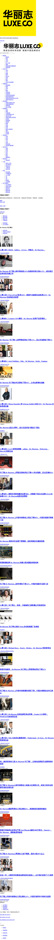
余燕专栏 (8, 169)
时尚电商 (8, 172)
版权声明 (8, 190)
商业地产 (5, 158)
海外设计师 (8, 116)
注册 (4, 202)
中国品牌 (8, 113)
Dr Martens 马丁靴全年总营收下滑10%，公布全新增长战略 (22, 383)
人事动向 (8, 167)
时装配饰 (5, 108)
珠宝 (7, 58)
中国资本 (8, 92)
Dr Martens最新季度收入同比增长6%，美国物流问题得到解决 (23, 809)
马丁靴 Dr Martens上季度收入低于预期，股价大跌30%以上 (22, 854)
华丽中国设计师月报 (11, 117)
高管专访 (8, 166)
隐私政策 (8, 192)
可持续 (7, 133)
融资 (7, 86)
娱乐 (7, 152)
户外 (7, 71)
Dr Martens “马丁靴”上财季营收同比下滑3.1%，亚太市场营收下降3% (26, 340)
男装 (7, 111)
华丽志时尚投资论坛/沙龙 (12, 98)
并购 (7, 88)
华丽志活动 (8, 186)
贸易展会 (8, 120)
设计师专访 (8, 164)
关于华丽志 (5, 183)
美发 (7, 142)
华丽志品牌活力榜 (10, 102)
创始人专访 (8, 163)
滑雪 (7, 77)
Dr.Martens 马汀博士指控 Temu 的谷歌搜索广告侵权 (19, 627)
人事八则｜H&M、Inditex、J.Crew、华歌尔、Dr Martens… (22, 250)
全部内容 (5, 230)
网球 (7, 74)
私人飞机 (8, 63)
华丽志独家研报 (10, 104)
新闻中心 (8, 189)
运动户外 (5, 68)
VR (6, 179)
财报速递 (8, 85)
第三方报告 (8, 107)
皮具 (7, 124)
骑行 (7, 79)
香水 (7, 139)
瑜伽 (7, 73)
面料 (7, 130)
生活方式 (5, 147)
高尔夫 (7, 76)
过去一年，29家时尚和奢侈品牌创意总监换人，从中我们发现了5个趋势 (26, 875)
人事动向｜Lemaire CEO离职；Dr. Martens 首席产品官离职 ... (23, 318)
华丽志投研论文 (10, 99)
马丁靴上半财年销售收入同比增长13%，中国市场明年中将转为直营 (25, 896)
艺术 (7, 151)
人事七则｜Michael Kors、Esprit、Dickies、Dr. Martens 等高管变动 (25, 648)
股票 (7, 90)
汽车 (7, 61)
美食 (7, 148)
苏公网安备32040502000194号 (7, 919)
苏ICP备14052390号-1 (5, 914)
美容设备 (8, 144)
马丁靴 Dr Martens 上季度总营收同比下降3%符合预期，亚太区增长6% (26, 472)
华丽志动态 (5, 909)
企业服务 (8, 181)
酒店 (7, 155)
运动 (7, 70)
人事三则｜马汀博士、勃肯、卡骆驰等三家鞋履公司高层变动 (23, 605)
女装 (7, 110)
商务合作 (8, 187)
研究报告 (5, 101)
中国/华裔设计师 (10, 114)
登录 (1, 202)
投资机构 (8, 93)
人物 (4, 161)
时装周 (7, 118)
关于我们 (5, 905)
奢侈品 (4, 55)
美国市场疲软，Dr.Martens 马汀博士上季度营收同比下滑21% (23, 669)
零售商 (7, 121)
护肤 (7, 136)
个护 (7, 141)
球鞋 (7, 80)
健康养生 (8, 157)
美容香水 (5, 135)
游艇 (7, 64)
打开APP (2, 40)
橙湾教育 (5, 906)
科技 (4, 170)
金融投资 (5, 83)
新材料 (7, 180)
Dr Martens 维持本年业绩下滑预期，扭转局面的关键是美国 (22, 541)
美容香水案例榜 (10, 145)
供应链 (7, 132)
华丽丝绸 (8, 67)
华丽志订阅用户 (7, 231)
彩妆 (7, 138)
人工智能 (8, 175)
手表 (7, 60)
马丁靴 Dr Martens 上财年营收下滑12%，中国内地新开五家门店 (24, 584)
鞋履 (7, 126)
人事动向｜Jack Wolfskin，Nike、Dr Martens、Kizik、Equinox (23, 361)
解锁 (1, 200)
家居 (7, 149)
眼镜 (7, 123)
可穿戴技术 (8, 173)
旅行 (7, 154)
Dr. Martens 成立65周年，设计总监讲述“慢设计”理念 (20, 428)
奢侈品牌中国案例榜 (11, 66)
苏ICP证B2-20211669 (5, 917)
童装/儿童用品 (9, 129)
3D (6, 176)
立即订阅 (2, 211)
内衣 (7, 127)
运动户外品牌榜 (10, 82)
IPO (6, 89)
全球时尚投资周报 (10, 95)
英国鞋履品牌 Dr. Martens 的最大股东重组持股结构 (19, 562)
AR (6, 177)
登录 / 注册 (2, 206)
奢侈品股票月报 (10, 96)
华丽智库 (8, 105)
